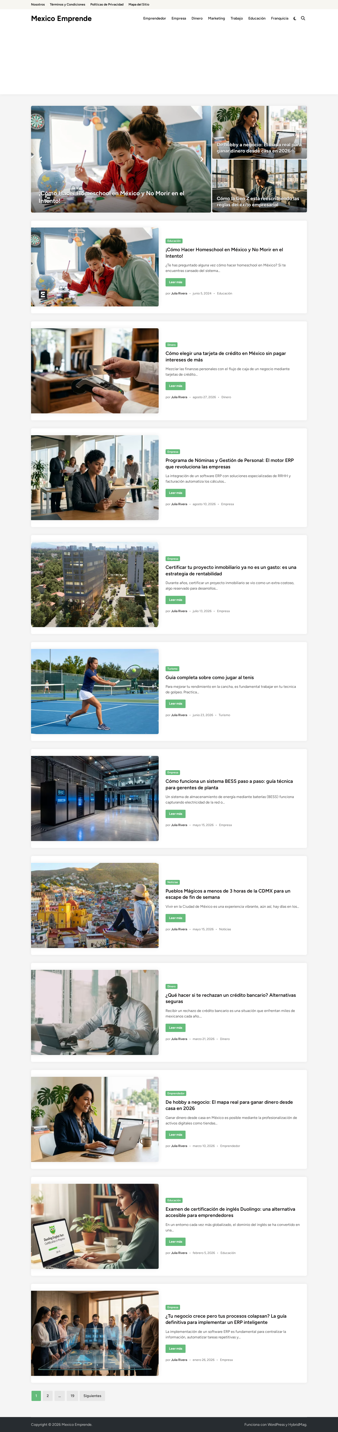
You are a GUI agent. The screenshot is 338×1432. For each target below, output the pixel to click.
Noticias (172, 882)
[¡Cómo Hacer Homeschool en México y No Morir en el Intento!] (121, 159)
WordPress (276, 1424)
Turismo (172, 668)
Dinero (197, 18)
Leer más (177, 283)
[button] (40, 159)
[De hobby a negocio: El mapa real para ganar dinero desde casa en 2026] (259, 132)
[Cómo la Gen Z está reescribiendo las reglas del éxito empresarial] (259, 186)
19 (72, 1396)
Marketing (216, 18)
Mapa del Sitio (139, 4)
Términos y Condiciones (67, 4)
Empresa (179, 18)
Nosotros (38, 4)
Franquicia (279, 18)
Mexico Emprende (61, 18)
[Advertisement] (169, 62)
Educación (257, 18)
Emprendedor (154, 18)
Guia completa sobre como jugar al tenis (210, 677)
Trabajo (237, 18)
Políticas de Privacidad (106, 4)
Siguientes (92, 1396)
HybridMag (297, 1424)
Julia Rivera (179, 293)
